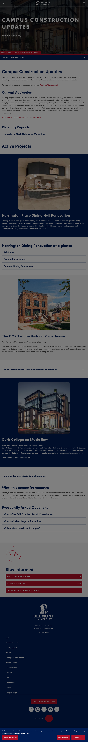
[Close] (84, 731)
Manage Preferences (10, 738)
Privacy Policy (25, 733)
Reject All (78, 738)
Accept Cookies (63, 738)
